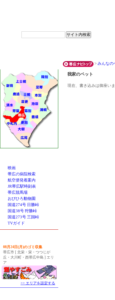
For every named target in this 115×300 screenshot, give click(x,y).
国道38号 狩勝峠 (22, 211)
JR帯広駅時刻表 (22, 186)
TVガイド (16, 223)
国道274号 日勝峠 (23, 205)
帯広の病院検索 (22, 174)
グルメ (19, 50)
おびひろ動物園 (22, 199)
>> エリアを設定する (38, 283)
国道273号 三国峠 (23, 217)
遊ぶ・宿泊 (57, 50)
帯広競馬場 (18, 192)
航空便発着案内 (22, 180)
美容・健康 (96, 50)
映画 (12, 168)
